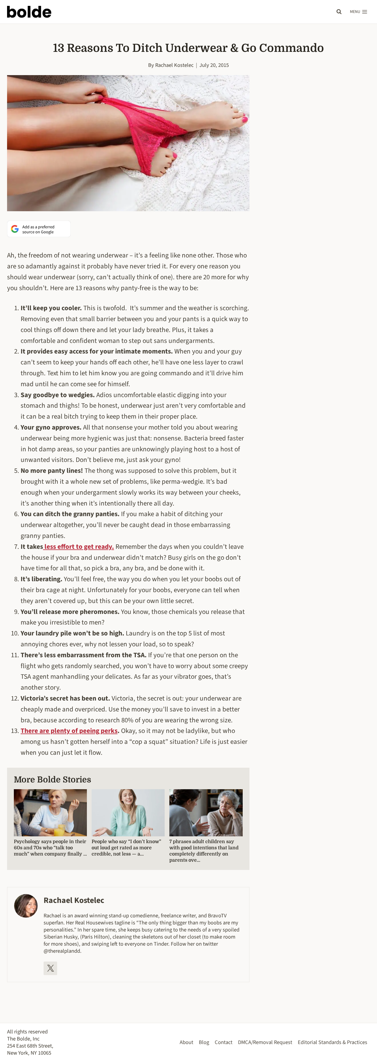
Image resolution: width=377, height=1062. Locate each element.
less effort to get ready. (78, 546)
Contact (223, 1042)
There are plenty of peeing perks (69, 731)
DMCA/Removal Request (265, 1042)
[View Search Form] (339, 11)
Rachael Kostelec (174, 65)
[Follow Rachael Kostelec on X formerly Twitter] (50, 968)
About (186, 1042)
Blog (204, 1042)
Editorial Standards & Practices (332, 1042)
